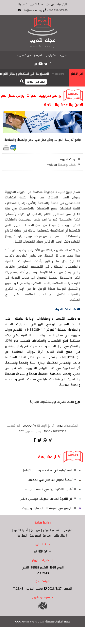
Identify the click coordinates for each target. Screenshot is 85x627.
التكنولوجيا (51, 55)
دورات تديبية (24, 55)
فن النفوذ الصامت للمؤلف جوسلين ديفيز (47, 498)
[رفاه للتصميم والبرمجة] (42, 608)
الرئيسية (62, 4)
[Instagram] (35, 64)
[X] (45, 64)
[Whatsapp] (45, 440)
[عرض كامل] (80, 470)
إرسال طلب (60, 535)
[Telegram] (50, 440)
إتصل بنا (22, 4)
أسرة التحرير (36, 4)
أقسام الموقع (51, 530)
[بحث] (22, 81)
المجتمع (38, 55)
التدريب (64, 55)
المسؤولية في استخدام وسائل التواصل (26, 73)
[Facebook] (50, 64)
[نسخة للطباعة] (6, 150)
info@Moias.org (32, 10)
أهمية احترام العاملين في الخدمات (50, 480)
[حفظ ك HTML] (13, 150)
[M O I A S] (42, 34)
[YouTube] (40, 64)
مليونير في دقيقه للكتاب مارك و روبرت (47, 508)
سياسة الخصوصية (40, 535)
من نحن (50, 4)
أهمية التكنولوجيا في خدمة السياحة (49, 489)
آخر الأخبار (77, 73)
